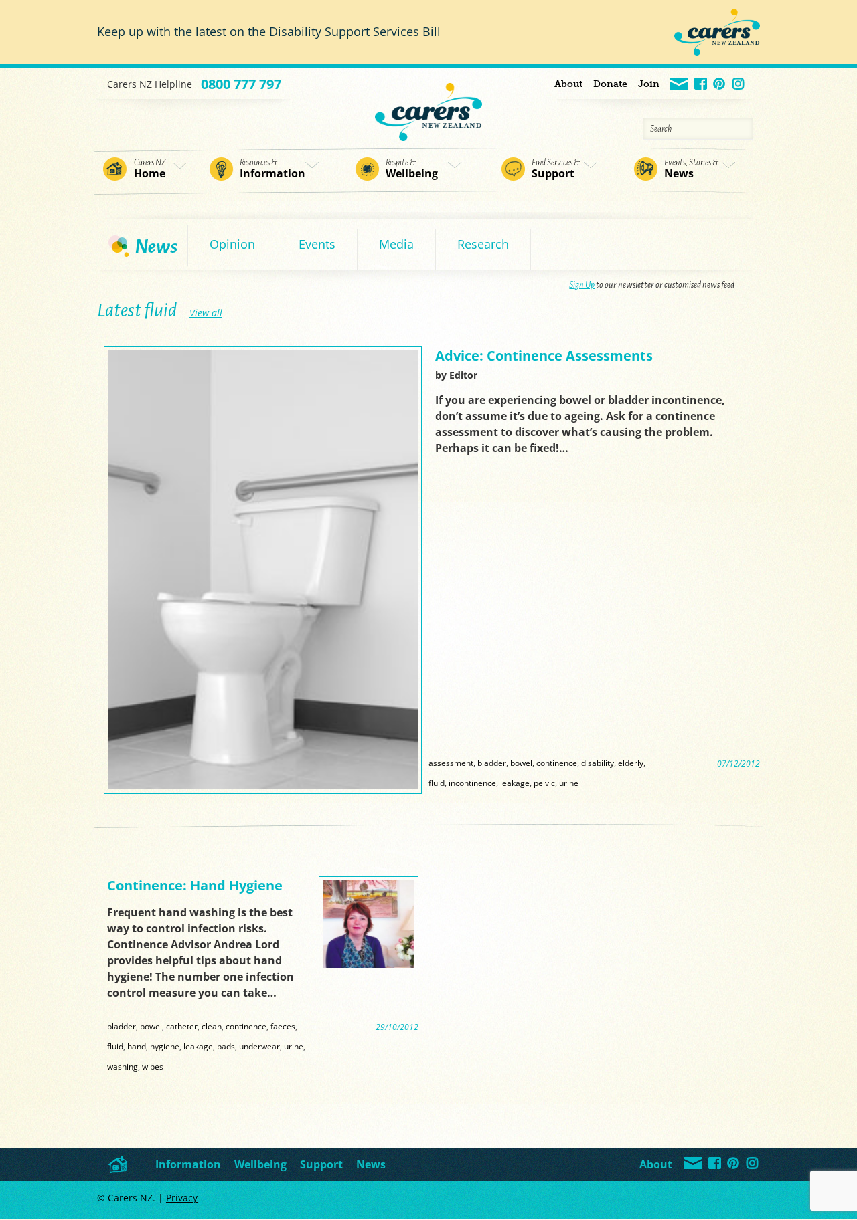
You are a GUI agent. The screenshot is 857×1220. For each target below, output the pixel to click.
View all (205, 312)
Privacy (182, 1197)
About (568, 84)
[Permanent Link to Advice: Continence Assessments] (263, 785)
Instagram (739, 85)
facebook (701, 85)
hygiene (164, 1046)
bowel (521, 762)
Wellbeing (412, 169)
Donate (610, 84)
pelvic (544, 782)
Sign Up (582, 285)
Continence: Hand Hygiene (195, 885)
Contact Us (680, 85)
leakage (515, 782)
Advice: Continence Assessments (544, 355)
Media (396, 244)
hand (136, 1046)
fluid (436, 782)
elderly (630, 762)
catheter (182, 1026)
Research (483, 244)
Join (648, 84)
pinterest (720, 85)
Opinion (232, 244)
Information (272, 169)
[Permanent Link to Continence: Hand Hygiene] (368, 964)
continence (556, 762)
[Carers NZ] (428, 104)
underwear (259, 1046)
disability (597, 762)
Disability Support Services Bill (355, 31)
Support (556, 169)
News (691, 169)
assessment (450, 762)
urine (568, 782)
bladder (491, 762)
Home (150, 169)
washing (122, 1066)
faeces (282, 1026)
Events (317, 244)
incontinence (472, 782)
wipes (152, 1066)
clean (212, 1026)
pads (226, 1046)
